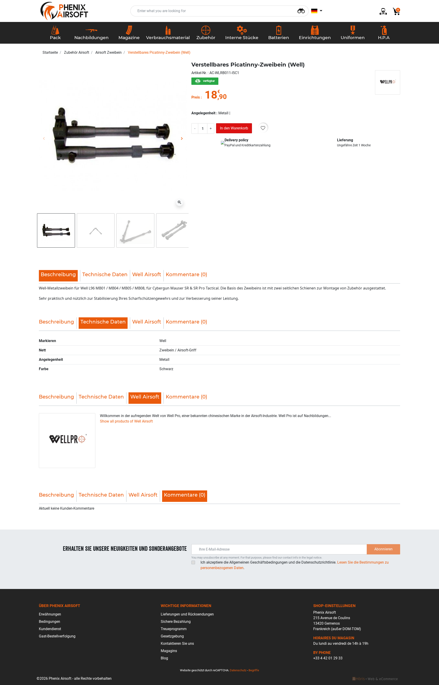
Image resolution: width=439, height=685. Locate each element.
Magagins (169, 651)
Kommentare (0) (186, 274)
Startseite (50, 52)
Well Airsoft (146, 274)
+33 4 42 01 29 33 (328, 658)
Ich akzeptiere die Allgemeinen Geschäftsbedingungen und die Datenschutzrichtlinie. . (295, 565)
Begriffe (254, 670)
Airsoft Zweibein (108, 52)
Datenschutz (238, 670)
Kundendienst (50, 629)
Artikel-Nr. (199, 73)
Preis (195, 97)
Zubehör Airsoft (76, 52)
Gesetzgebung (172, 636)
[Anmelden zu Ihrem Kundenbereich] (381, 11)
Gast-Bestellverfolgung (57, 636)
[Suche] (301, 10)
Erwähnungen (50, 614)
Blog (164, 658)
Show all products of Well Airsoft (126, 421)
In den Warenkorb (234, 128)
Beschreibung (56, 322)
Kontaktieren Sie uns (177, 643)
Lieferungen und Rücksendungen (187, 614)
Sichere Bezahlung (176, 621)
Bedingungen (49, 621)
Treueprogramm (174, 629)
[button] (394, 11)
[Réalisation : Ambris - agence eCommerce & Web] (375, 678)
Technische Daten (105, 274)
